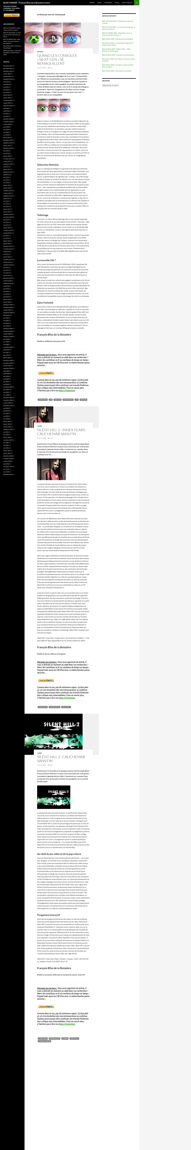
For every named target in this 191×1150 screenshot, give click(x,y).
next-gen (58, 399)
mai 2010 (6, 291)
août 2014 (6, 220)
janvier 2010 (7, 302)
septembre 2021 (8, 105)
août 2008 (6, 339)
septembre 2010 (8, 283)
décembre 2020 (7, 119)
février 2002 (7, 437)
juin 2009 (6, 318)
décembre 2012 (7, 246)
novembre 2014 (8, 217)
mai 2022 (6, 87)
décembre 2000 (7, 456)
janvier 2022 (7, 98)
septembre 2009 (8, 312)
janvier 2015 (7, 212)
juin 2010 (6, 289)
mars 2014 (6, 225)
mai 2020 (6, 132)
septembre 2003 (8, 405)
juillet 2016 (6, 174)
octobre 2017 (7, 161)
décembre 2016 (7, 172)
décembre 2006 (7, 360)
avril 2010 (6, 294)
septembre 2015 (8, 196)
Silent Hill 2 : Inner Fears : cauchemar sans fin (62, 432)
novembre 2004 (8, 387)
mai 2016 (6, 180)
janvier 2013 (7, 243)
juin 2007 (6, 352)
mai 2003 (6, 416)
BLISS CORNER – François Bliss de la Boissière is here (26, 2)
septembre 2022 (8, 79)
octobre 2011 (7, 262)
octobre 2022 (7, 76)
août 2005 (6, 379)
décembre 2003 (7, 397)
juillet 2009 (6, 315)
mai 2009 (6, 320)
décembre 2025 (7, 66)
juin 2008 (6, 342)
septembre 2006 (8, 368)
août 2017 (6, 167)
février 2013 (7, 241)
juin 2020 (6, 129)
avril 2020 (6, 135)
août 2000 (6, 464)
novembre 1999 (8, 466)
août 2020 (6, 127)
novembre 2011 (8, 259)
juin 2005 (6, 381)
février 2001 (7, 450)
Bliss (51, 68)
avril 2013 (6, 238)
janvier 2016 (7, 188)
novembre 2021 (8, 100)
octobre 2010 (7, 281)
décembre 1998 (7, 474)
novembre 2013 (8, 230)
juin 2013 (6, 236)
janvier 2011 (7, 275)
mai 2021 (6, 116)
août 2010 (6, 286)
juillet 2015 (6, 198)
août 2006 (6, 371)
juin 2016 (6, 177)
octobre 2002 (7, 427)
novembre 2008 (8, 331)
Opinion (91, 2)
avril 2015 (6, 204)
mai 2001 (6, 445)
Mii (51, 399)
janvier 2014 (7, 228)
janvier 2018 (7, 156)
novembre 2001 (8, 440)
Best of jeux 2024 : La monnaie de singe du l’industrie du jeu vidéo (12, 52)
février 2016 (7, 185)
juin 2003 (6, 413)
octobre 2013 (7, 233)
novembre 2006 (8, 363)
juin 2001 (6, 442)
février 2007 (7, 358)
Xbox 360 (83, 399)
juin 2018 (6, 151)
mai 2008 (6, 344)
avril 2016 (6, 182)
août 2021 (6, 108)
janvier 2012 (7, 257)
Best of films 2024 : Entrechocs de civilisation (117, 39)
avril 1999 (6, 472)
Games (99, 2)
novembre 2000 (8, 458)
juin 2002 (6, 432)
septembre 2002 (8, 429)
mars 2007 (6, 355)
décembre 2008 (7, 328)
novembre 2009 (8, 307)
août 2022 (6, 82)
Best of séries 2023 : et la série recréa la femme (118, 55)
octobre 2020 (7, 124)
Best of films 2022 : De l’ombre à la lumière (116, 71)
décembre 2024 (7, 68)
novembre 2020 (8, 121)
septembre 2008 (8, 336)
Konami (65, 1038)
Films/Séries (108, 2)
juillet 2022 (6, 84)
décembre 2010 (7, 278)
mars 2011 (6, 273)
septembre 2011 (8, 265)
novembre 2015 (8, 190)
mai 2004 (6, 392)
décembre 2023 (7, 71)
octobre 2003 (7, 403)
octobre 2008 (7, 334)
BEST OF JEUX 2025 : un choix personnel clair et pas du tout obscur (12, 34)
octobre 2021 (7, 103)
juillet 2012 (6, 251)
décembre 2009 (7, 304)
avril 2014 (6, 222)
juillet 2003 (6, 411)
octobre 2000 (7, 461)
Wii (77, 399)
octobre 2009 (7, 310)
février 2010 (7, 299)
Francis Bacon (54, 707)
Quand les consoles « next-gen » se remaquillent (57, 59)
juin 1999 (6, 469)
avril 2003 (6, 419)
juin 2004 (6, 389)
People (117, 2)
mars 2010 (6, 297)
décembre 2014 (7, 214)
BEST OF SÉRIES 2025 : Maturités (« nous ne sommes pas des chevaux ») (117, 34)
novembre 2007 (8, 347)
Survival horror (44, 1041)
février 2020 (7, 137)
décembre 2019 (7, 140)
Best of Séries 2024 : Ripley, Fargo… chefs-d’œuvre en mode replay (116, 50)
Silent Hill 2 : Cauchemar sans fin (61, 759)
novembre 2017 (8, 159)
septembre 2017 (8, 164)
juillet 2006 (6, 373)
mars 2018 (6, 153)
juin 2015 (6, 201)
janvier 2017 (7, 169)
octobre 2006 (7, 366)
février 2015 (7, 209)
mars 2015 (6, 206)
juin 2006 (6, 376)
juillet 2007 (6, 350)
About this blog (127, 2)
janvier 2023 (7, 74)
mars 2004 (6, 395)
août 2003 (6, 408)
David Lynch (43, 399)
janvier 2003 (7, 424)
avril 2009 (6, 323)
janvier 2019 (7, 145)
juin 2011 (6, 267)
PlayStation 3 (68, 399)
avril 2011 (6, 270)
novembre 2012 (8, 249)
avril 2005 (6, 384)
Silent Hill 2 (66, 707)
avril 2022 (6, 90)
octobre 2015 (7, 193)
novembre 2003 (8, 400)
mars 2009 (6, 326)
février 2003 (7, 421)
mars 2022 (6, 92)
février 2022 (7, 95)
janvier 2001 (7, 453)
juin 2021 (6, 113)
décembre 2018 (7, 148)
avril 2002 (6, 435)
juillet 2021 (6, 111)
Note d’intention (67, 390)
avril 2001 (6, 448)
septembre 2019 (8, 143)
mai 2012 (6, 254)
